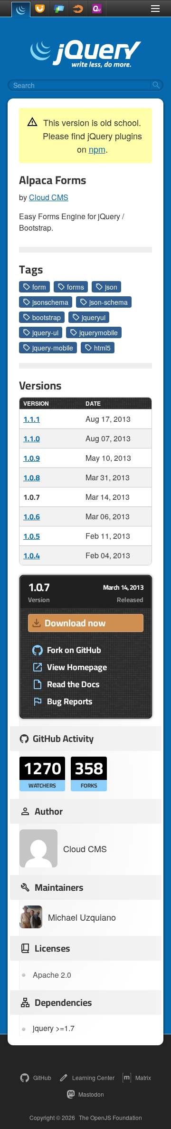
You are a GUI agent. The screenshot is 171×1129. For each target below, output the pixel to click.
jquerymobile (98, 332)
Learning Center (93, 1077)
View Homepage (77, 667)
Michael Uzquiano (82, 917)
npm (97, 149)
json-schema (108, 302)
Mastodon (91, 1094)
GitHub (42, 1077)
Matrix (143, 1077)
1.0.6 (31, 516)
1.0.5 (31, 536)
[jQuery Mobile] (58, 8)
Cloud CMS (48, 197)
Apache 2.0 (52, 974)
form (39, 287)
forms (75, 287)
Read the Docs (73, 684)
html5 (102, 347)
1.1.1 (31, 419)
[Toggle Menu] (155, 8)
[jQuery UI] (39, 8)
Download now (75, 623)
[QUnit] (96, 8)
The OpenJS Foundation (110, 1117)
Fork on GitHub (74, 650)
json (111, 287)
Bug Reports (70, 701)
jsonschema (50, 302)
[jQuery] (20, 9)
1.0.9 (31, 458)
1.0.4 (31, 555)
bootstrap (46, 317)
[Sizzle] (77, 8)
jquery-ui (45, 332)
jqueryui (93, 317)
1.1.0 (31, 438)
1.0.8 (31, 477)
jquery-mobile (52, 347)
